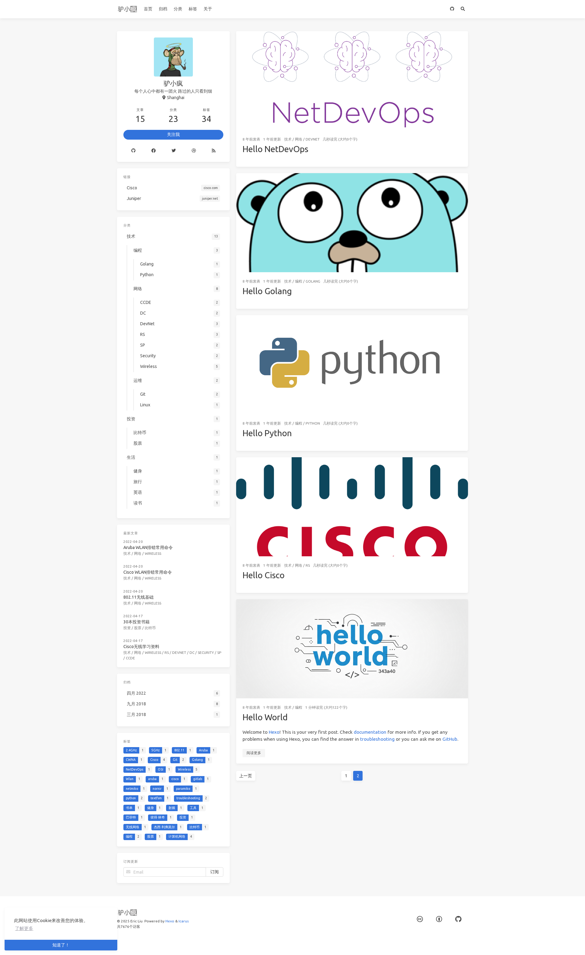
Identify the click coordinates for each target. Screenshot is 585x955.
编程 (298, 281)
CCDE (130, 658)
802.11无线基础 (138, 597)
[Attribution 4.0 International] (439, 919)
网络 (298, 139)
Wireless (153, 553)
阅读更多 (253, 753)
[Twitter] (174, 151)
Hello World (265, 717)
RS (308, 565)
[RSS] (213, 151)
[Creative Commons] (420, 919)
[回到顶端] (484, 943)
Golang (313, 281)
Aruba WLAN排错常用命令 (148, 547)
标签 (193, 8)
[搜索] (462, 9)
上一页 (245, 775)
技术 (288, 139)
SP (219, 652)
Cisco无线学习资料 (141, 646)
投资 (127, 628)
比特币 (150, 628)
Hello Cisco (264, 575)
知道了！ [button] (60, 945)
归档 (163, 8)
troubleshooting (377, 739)
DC (192, 652)
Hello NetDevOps (275, 149)
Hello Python (267, 433)
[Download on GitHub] (452, 9)
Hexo (274, 732)
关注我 (173, 134)
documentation (370, 732)
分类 (178, 8)
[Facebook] (154, 151)
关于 (208, 8)
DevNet (313, 139)
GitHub (449, 739)
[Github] (133, 151)
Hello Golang (267, 291)
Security (206, 652)
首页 (148, 8)
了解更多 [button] (24, 928)
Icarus (184, 921)
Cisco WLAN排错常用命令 (147, 572)
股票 (137, 628)
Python (313, 423)
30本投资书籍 (136, 621)
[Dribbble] (194, 151)
